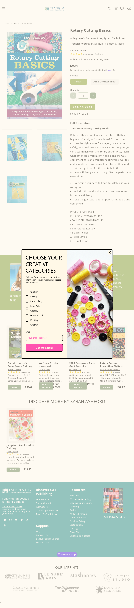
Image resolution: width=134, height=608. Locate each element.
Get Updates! (44, 347)
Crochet (34, 325)
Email (28, 331)
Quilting (34, 292)
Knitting (34, 320)
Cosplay (34, 311)
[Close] (110, 252)
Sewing (33, 296)
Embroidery (36, 301)
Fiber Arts (35, 306)
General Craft (37, 315)
